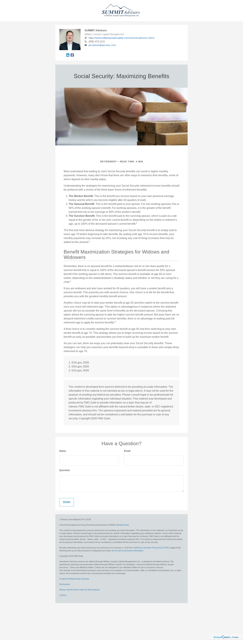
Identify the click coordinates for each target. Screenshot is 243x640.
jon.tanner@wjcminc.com (102, 45)
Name (62, 450)
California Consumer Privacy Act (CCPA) (151, 548)
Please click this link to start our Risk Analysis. (79, 590)
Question (64, 470)
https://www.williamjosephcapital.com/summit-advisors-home (121, 37)
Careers (63, 595)
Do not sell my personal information (127, 551)
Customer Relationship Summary (74, 579)
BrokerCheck (123, 525)
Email (127, 450)
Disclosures (64, 584)
